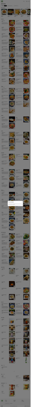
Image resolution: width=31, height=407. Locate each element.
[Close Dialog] (21, 202)
